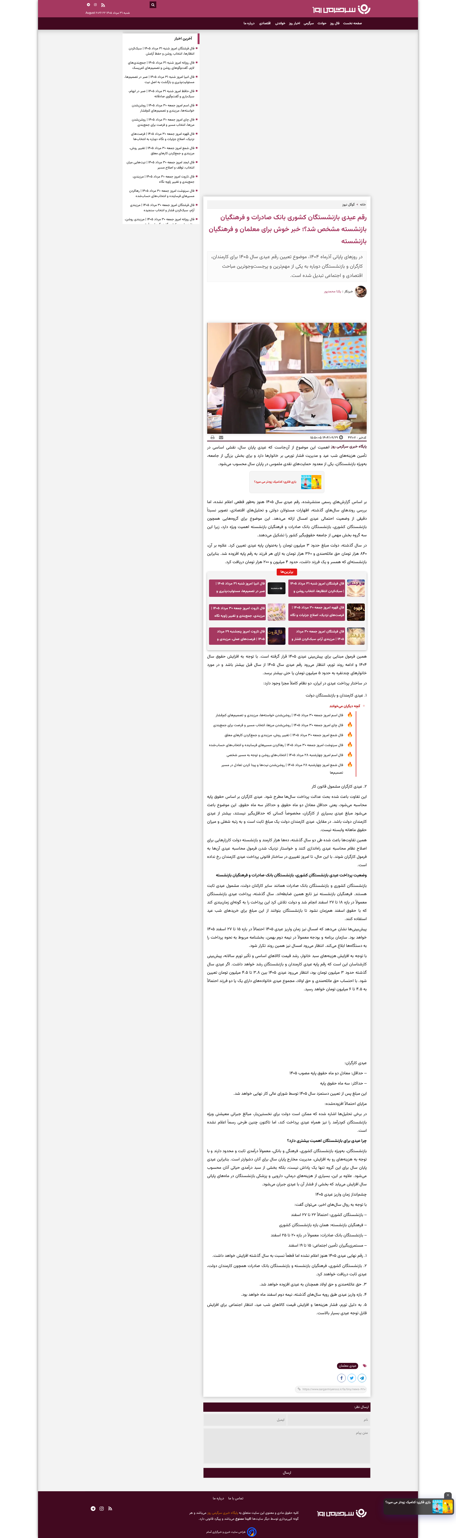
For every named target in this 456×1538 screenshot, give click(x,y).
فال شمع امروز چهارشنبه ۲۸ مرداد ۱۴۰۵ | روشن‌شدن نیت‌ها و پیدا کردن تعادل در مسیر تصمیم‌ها (282, 769)
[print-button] (212, 437)
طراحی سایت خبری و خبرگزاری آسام (226, 1532)
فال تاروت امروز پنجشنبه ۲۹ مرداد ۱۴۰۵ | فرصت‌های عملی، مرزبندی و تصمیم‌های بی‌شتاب (241, 637)
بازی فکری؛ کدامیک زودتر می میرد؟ (408, 1502)
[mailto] (219, 437)
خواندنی (280, 23)
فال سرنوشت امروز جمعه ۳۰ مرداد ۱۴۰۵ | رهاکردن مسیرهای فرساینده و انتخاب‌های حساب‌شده (276, 745)
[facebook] (341, 1379)
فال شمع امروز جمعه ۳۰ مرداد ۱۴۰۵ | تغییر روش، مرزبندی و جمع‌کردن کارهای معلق (284, 735)
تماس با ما (235, 1498)
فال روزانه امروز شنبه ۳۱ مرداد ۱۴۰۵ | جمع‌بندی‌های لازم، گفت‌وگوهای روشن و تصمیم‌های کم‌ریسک (161, 65)
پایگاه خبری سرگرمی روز (348, 447)
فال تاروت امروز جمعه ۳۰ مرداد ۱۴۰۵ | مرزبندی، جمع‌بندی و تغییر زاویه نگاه (238, 612)
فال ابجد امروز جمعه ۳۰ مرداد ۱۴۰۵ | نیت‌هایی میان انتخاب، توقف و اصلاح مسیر (160, 165)
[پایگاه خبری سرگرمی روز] (341, 9)
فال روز (334, 23)
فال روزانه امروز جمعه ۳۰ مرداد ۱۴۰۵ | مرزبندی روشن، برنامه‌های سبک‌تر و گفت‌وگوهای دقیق (159, 222)
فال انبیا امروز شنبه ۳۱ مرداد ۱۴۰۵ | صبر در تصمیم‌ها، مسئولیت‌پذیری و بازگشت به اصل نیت (240, 589)
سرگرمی (309, 23)
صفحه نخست (352, 23)
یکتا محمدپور (332, 291)
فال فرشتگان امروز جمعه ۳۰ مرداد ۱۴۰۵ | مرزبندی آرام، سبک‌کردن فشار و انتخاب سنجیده (318, 637)
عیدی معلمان (347, 1366)
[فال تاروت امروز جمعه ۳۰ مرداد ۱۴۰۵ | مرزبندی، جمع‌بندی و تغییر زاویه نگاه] (276, 612)
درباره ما (250, 23)
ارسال (287, 1473)
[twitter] (351, 1379)
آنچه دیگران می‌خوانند (344, 706)
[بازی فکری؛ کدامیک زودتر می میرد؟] (442, 1506)
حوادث (322, 23)
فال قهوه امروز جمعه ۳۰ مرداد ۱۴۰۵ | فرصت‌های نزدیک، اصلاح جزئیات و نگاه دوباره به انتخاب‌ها (317, 613)
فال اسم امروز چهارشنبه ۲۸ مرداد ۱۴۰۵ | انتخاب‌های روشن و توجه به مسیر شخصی (285, 755)
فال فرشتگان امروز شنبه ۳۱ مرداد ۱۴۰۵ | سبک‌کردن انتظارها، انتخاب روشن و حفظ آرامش (317, 589)
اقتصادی (265, 23)
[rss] (103, 5)
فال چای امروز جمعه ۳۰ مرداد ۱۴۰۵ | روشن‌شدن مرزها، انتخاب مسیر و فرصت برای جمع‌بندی (278, 725)
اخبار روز (294, 23)
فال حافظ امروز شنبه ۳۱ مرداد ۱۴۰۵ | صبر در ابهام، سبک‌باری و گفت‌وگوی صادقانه (161, 94)
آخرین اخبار (183, 39)
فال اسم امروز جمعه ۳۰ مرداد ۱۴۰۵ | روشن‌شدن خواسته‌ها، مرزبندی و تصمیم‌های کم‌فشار (279, 715)
